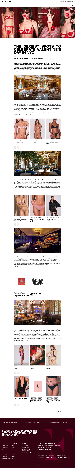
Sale (47, 5)
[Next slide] (18, 147)
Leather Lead (49, 367)
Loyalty (13, 452)
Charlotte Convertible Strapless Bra (20, 220)
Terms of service (26, 465)
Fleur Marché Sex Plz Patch (21, 295)
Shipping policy (33, 465)
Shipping (3, 452)
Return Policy (4, 454)
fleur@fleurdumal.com (25, 447)
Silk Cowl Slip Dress (19, 367)
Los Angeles (41, 457)
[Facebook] (28, 453)
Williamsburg (55, 457)
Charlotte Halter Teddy (20, 398)
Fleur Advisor (14, 450)
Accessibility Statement (6, 458)
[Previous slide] (15, 147)
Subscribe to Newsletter (44, 449)
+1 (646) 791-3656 (25, 445)
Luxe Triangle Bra (19, 142)
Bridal (43, 5)
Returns (13, 456)
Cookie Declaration (48, 465)
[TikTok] (24, 453)
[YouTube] (30, 453)
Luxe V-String (33, 142)
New (3, 5)
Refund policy (14, 465)
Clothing (19, 5)
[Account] (69, 5)
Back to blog (18, 412)
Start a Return (4, 456)
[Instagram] (22, 453)
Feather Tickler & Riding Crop (52, 143)
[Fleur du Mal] (9, 1)
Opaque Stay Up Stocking (36, 400)
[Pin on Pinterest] (58, 411)
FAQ (3, 450)
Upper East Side (64, 457)
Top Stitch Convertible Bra (37, 367)
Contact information (40, 465)
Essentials (25, 5)
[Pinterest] (26, 453)
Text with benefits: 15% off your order (66, 1)
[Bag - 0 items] (72, 5)
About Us (13, 445)
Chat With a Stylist (5, 445)
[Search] (67, 5)
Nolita (48, 457)
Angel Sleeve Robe (51, 219)
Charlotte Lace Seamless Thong (37, 220)
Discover (63, 5)
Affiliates (13, 454)
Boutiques (13, 447)
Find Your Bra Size (5, 447)
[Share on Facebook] (60, 411)
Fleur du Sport (32, 5)
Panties (14, 5)
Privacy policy (19, 465)
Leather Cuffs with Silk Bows (36, 294)
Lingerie (7, 5)
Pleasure (39, 5)
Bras (11, 5)
